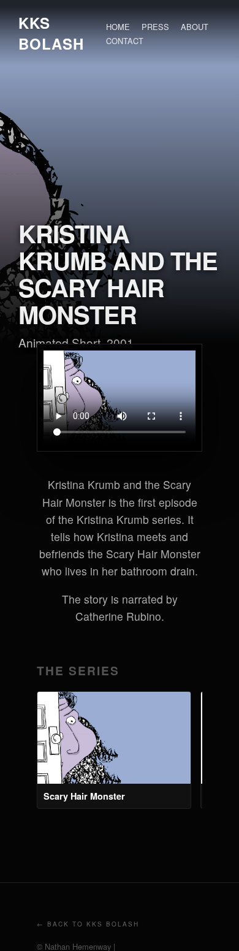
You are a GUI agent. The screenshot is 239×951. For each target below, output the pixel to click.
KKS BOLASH (51, 33)
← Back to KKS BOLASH (88, 924)
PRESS (155, 26)
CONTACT (124, 41)
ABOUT (194, 26)
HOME (118, 26)
